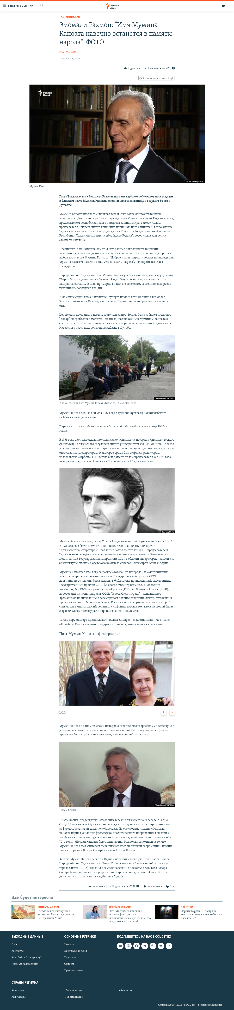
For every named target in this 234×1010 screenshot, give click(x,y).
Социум (69, 964)
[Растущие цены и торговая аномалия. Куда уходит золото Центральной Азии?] (23, 912)
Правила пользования (24, 964)
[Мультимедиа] (223, 5)
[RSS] (169, 946)
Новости (69, 944)
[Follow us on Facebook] (136, 946)
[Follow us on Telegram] (144, 946)
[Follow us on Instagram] (128, 946)
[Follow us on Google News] (161, 946)
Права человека (74, 970)
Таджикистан (69, 17)
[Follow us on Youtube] (120, 946)
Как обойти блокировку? (26, 957)
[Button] (132, 68)
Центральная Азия (49, 907)
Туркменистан (74, 997)
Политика (187, 907)
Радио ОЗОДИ (67, 51)
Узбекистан (126, 990)
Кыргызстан (18, 997)
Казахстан (17, 990)
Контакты (17, 951)
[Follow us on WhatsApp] (153, 946)
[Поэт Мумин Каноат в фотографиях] (117, 673)
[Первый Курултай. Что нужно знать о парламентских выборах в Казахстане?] (166, 912)
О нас (14, 944)
